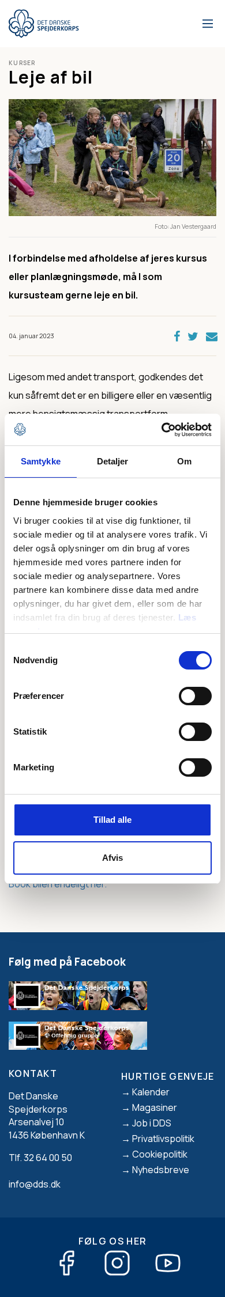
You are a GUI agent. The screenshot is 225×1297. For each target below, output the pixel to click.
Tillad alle (112, 820)
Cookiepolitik (159, 1154)
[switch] (195, 696)
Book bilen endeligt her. (58, 884)
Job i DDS (151, 1123)
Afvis (112, 858)
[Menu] (205, 23)
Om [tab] (184, 461)
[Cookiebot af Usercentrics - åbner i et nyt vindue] (162, 429)
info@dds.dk (35, 1184)
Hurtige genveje (168, 1076)
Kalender (151, 1092)
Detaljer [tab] (113, 461)
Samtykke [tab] (41, 461)
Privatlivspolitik (163, 1138)
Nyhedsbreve (160, 1169)
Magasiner (154, 1107)
